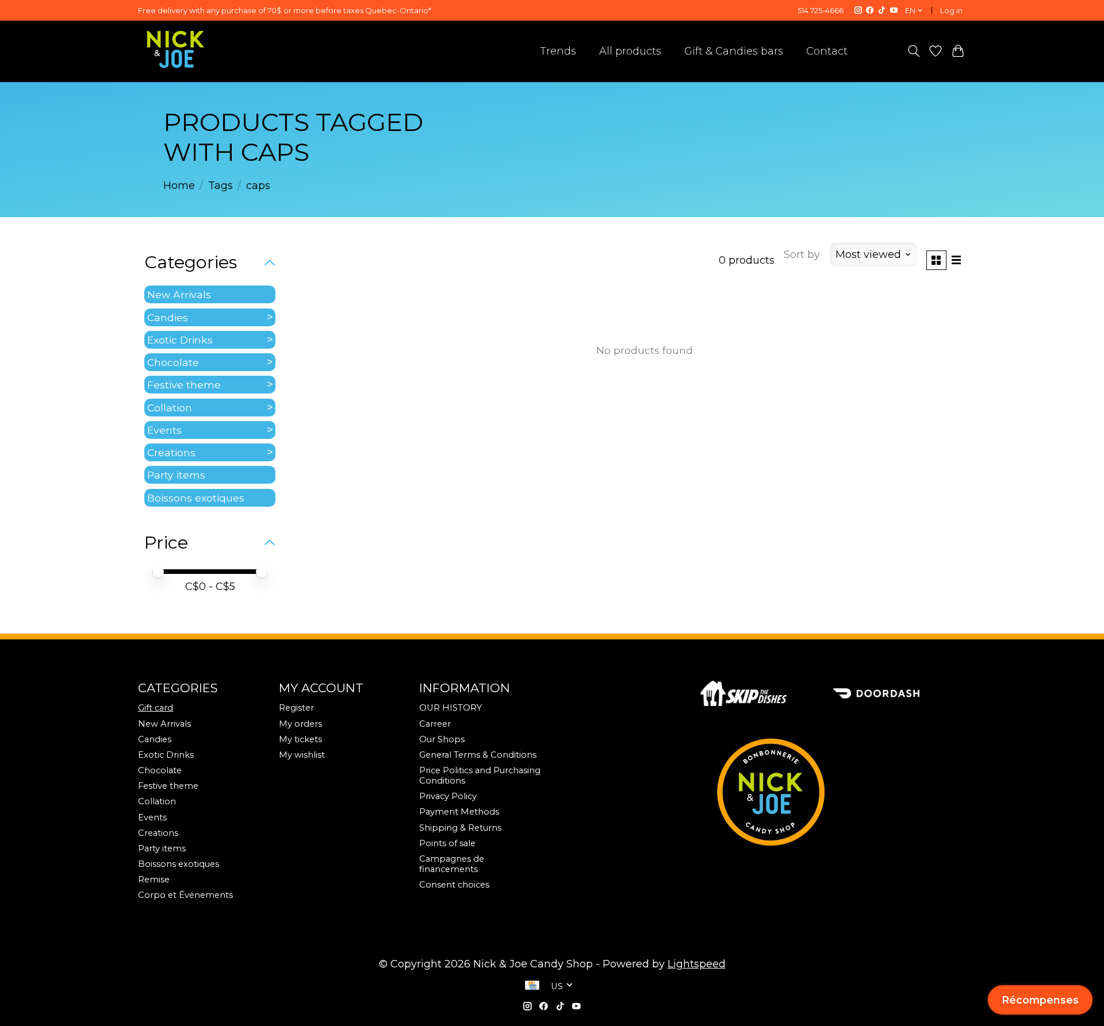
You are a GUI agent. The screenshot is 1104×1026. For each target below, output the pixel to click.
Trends (558, 51)
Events (164, 430)
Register (296, 708)
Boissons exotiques (195, 498)
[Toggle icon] (913, 51)
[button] (1040, 1000)
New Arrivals (179, 294)
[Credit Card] (532, 986)
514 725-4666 (821, 10)
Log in (951, 10)
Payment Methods (459, 812)
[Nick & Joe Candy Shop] (175, 49)
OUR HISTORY (450, 708)
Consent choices (454, 885)
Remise (154, 879)
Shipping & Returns (460, 828)
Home (179, 185)
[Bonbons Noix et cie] (833, 792)
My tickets (300, 739)
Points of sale (447, 843)
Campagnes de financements (451, 864)
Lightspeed (697, 964)
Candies (167, 317)
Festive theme (184, 385)
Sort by (802, 254)
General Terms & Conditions (477, 755)
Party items (176, 475)
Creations (171, 452)
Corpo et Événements (185, 895)
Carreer (435, 724)
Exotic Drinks (180, 340)
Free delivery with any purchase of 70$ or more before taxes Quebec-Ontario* (284, 10)
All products (630, 51)
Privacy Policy (448, 796)
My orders (300, 724)
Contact (827, 51)
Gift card (155, 708)
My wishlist (302, 755)
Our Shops (442, 739)
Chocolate (173, 362)
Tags (220, 185)
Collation (169, 408)
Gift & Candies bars (733, 51)
